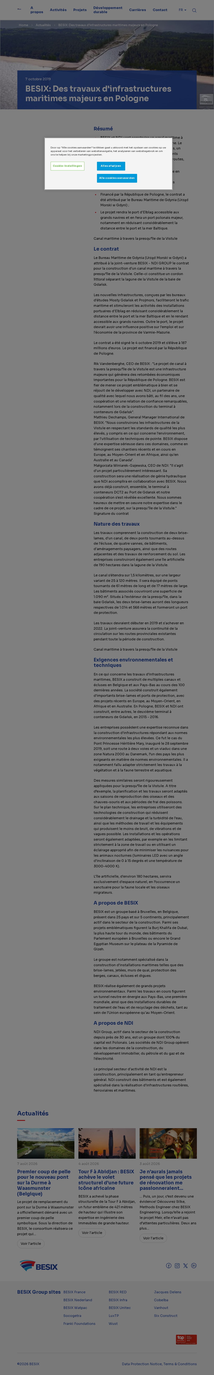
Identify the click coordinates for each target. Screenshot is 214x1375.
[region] (108, 164)
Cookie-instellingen (67, 165)
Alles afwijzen (111, 165)
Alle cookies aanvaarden (117, 178)
